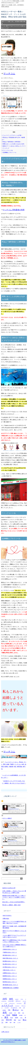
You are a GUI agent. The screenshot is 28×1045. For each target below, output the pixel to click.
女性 (5, 1012)
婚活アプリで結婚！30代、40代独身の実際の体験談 (13, 22)
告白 (22, 1010)
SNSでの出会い (7, 915)
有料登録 (19, 766)
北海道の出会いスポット (10, 949)
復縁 (3, 1015)
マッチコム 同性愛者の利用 (13, 210)
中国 (20, 1007)
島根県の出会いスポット (10, 976)
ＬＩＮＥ (19, 1022)
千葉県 (12, 764)
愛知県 (8, 1015)
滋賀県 (16, 1017)
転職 (10, 1022)
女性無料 (10, 1012)
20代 (5, 999)
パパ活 (5, 1003)
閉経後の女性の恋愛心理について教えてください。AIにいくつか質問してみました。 (14, 897)
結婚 (7, 764)
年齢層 (11, 766)
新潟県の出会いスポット (10, 961)
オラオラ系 (10, 1001)
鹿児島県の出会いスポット (10, 985)
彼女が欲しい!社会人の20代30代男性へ (13, 902)
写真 (9, 1010)
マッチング (17, 1005)
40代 (22, 764)
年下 (15, 1012)
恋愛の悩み (6, 918)
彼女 (19, 1012)
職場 (15, 1020)
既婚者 (14, 1015)
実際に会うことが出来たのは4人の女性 (13, 144)
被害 (7, 1022)
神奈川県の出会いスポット (10, 958)
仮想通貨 (4, 1010)
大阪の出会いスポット (9, 970)
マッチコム (9, 73)
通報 (14, 1022)
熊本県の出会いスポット (10, 982)
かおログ (16, 999)
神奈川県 (9, 1020)
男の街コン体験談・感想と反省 (11, 905)
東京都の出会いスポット (10, 955)
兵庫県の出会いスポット (10, 973)
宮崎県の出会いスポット (10, 979)
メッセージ (14, 1007)
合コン (16, 762)
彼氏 (23, 1012)
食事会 (6, 766)
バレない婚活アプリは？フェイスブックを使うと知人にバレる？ (13, 27)
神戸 (24, 766)
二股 (24, 1007)
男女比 (21, 762)
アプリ (22, 999)
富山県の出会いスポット (10, 964)
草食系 (19, 1020)
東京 (6, 1017)
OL (2, 769)
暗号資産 (20, 1015)
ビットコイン (19, 1003)
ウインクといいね (7, 150)
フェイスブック (9, 762)
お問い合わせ (5, 1032)
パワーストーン (12, 1003)
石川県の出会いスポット (10, 967)
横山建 (11, 1017)
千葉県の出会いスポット (10, 952)
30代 (11, 999)
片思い (21, 1017)
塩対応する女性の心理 (8, 888)
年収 (15, 766)
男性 (4, 764)
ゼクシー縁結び (7, 818)
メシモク (7, 1007)
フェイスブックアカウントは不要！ (12, 135)
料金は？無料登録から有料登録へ (11, 141)
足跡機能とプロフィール (9, 152)
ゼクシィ (18, 1001)
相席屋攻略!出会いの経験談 (11, 988)
